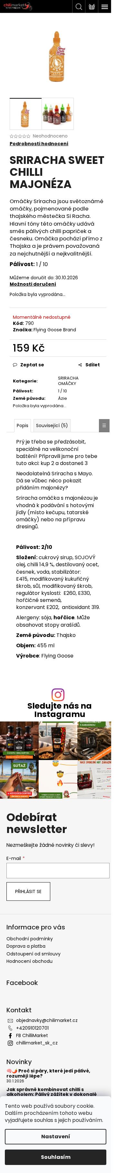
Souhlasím (56, 1157)
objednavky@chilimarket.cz (47, 1020)
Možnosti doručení (33, 284)
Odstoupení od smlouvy (33, 954)
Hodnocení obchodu (29, 961)
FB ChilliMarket (32, 1035)
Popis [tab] (22, 425)
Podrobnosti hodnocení (39, 144)
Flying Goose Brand (55, 330)
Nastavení (55, 1136)
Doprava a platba (25, 946)
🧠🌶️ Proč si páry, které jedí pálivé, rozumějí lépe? (48, 1074)
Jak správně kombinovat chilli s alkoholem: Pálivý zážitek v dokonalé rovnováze (51, 1094)
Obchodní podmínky (29, 939)
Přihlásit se (28, 891)
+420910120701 (32, 1028)
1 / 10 (62, 391)
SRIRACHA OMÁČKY (68, 381)
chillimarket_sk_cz (37, 1043)
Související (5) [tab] (52, 425)
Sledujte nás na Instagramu (59, 710)
